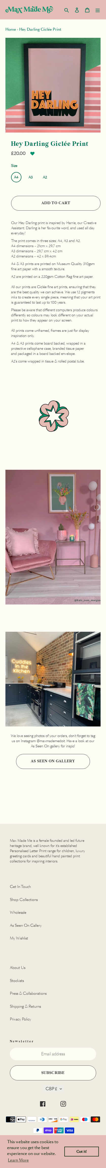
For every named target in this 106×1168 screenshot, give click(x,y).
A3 (31, 177)
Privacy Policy (20, 1019)
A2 (45, 177)
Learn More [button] (18, 1160)
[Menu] (97, 9)
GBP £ (51, 1089)
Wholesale (18, 912)
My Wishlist (19, 938)
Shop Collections (24, 899)
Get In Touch (20, 886)
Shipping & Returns (25, 1006)
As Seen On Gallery (53, 761)
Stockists (17, 980)
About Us (17, 967)
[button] (32, 155)
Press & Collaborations (28, 993)
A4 (16, 177)
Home (10, 29)
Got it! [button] (81, 1151)
